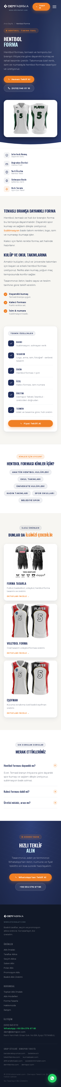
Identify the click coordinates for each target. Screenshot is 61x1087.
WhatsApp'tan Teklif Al (32, 877)
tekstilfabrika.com (12, 1057)
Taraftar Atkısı (10, 954)
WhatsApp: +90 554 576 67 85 (20, 1028)
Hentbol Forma (23, 23)
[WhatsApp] (52, 1078)
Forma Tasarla (11, 1001)
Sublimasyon (11, 230)
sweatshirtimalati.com (35, 1061)
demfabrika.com (11, 1064)
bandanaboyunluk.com (14, 1053)
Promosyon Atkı (12, 972)
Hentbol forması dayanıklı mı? (30, 766)
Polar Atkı (8, 968)
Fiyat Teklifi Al (32, 423)
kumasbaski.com (30, 1057)
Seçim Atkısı (10, 959)
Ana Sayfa (8, 23)
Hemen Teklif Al (21, 79)
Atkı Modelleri (11, 996)
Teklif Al (42, 7)
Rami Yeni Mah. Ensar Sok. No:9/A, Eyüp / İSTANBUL (29, 1035)
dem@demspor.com (14, 1032)
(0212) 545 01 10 (21, 88)
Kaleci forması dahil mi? (30, 792)
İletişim (7, 1010)
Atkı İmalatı (9, 949)
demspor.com (28, 1064)
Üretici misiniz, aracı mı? (30, 803)
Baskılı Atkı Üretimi (13, 977)
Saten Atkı (9, 963)
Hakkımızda (10, 1005)
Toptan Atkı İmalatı (13, 992)
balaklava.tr (33, 1053)
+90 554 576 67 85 (30, 887)
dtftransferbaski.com (13, 1061)
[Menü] (54, 7)
